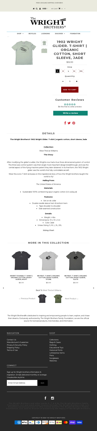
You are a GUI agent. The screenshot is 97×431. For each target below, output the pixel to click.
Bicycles (32, 33)
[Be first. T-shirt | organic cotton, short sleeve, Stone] (48, 273)
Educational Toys (56, 348)
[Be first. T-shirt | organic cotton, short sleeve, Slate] (76, 273)
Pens (51, 355)
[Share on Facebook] (65, 124)
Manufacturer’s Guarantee (17, 342)
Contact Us (11, 340)
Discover (59, 33)
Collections (53, 340)
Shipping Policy (13, 348)
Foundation (75, 33)
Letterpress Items (56, 353)
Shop (19, 33)
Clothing (52, 345)
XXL (81, 71)
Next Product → (71, 298)
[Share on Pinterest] (73, 124)
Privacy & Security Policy (17, 345)
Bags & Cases (55, 342)
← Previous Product (27, 298)
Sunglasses (54, 358)
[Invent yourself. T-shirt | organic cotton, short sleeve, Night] (21, 273)
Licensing (45, 33)
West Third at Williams (52, 290)
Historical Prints (55, 350)
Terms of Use (12, 350)
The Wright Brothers (55, 418)
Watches (53, 361)
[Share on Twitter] (69, 124)
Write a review (70, 113)
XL (74, 71)
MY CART (57, 9)
